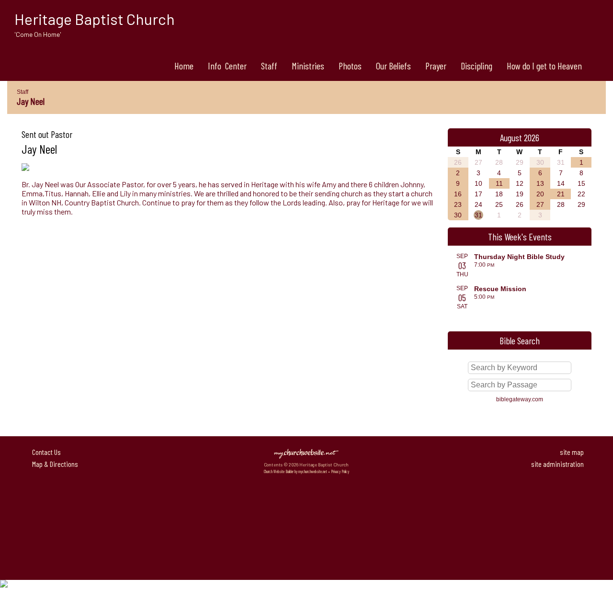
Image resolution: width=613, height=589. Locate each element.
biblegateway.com (519, 399)
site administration (557, 463)
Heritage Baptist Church (94, 19)
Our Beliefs (393, 65)
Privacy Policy (340, 471)
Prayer (435, 65)
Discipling (476, 65)
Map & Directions (53, 463)
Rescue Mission (500, 289)
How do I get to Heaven (544, 65)
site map (572, 451)
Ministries (308, 65)
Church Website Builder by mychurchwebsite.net (295, 471)
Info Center (227, 65)
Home (183, 65)
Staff (269, 65)
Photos (350, 65)
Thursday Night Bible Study (519, 257)
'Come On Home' (37, 34)
